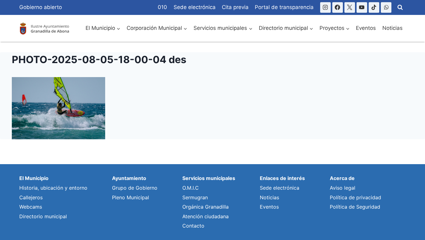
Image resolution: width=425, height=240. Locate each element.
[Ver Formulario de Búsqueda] (400, 7)
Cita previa (235, 7)
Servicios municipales (208, 178)
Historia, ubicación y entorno (53, 188)
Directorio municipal (43, 216)
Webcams (30, 207)
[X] (349, 7)
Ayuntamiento (129, 178)
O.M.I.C (190, 188)
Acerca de (342, 178)
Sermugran (195, 197)
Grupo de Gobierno (134, 188)
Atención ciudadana (205, 216)
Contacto (193, 226)
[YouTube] (362, 7)
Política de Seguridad (355, 207)
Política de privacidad (355, 197)
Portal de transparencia (284, 7)
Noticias (392, 28)
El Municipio (34, 178)
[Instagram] (325, 7)
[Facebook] (337, 7)
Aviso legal (342, 188)
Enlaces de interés (282, 178)
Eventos (366, 28)
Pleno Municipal (130, 197)
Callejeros (31, 197)
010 (162, 7)
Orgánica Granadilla (205, 207)
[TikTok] (374, 7)
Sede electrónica (195, 7)
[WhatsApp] (386, 7)
